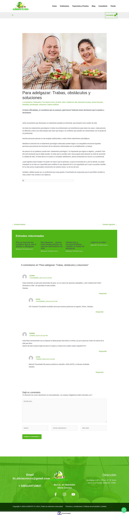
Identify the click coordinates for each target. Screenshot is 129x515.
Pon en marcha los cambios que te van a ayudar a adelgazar (26, 244)
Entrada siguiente (110, 224)
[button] (12, 15)
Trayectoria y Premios (80, 6)
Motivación (37, 102)
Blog (93, 6)
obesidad (25, 104)
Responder (103, 293)
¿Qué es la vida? (98, 242)
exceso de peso (97, 102)
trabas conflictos (53, 104)
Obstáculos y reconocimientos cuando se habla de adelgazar (75, 245)
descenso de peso (84, 102)
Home (54, 6)
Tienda (113, 6)
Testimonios (64, 6)
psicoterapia (34, 104)
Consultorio (102, 6)
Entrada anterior (18, 224)
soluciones (43, 104)
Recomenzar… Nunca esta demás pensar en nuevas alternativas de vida (51, 245)
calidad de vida (72, 102)
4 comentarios (27, 102)
